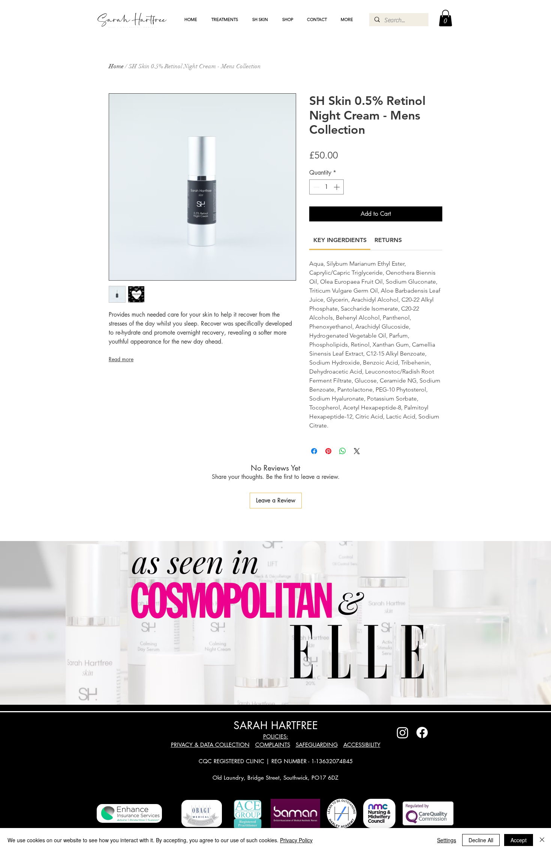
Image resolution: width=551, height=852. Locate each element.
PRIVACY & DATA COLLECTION (210, 744)
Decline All (481, 840)
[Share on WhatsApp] (342, 451)
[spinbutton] (326, 187)
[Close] (542, 840)
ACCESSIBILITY (361, 744)
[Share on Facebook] (314, 451)
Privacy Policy (296, 840)
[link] (340, 240)
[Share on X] (356, 451)
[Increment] (337, 187)
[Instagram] (402, 732)
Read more (121, 359)
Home (116, 66)
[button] (224, 19)
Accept (519, 840)
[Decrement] (315, 187)
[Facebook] (422, 732)
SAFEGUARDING (317, 744)
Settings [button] (446, 840)
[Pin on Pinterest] (328, 451)
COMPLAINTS (272, 744)
